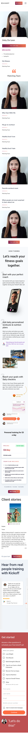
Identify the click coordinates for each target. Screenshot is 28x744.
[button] (8, 523)
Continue (14, 712)
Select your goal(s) (8, 650)
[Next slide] (25, 548)
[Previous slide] (3, 548)
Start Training (13, 491)
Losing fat (6, 56)
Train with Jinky (14, 45)
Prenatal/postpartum (9, 54)
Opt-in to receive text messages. (14, 708)
